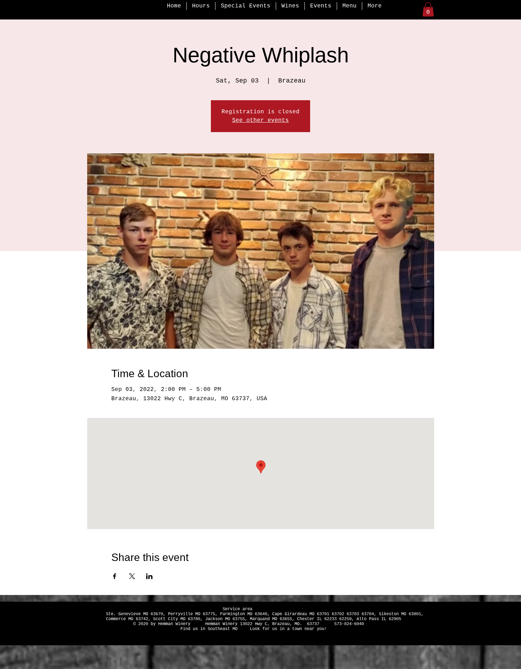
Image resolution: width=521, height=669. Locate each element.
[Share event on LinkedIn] (149, 576)
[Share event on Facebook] (114, 576)
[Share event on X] (132, 576)
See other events (260, 120)
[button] (428, 9)
